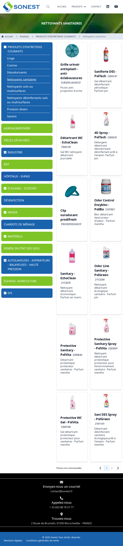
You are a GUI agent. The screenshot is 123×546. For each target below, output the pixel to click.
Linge (10, 58)
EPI (10, 293)
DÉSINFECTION (14, 200)
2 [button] (111, 468)
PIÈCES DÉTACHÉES (17, 140)
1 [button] (106, 468)
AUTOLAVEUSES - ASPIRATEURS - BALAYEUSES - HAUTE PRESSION (29, 264)
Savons (12, 116)
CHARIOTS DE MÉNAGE (19, 224)
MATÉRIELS (15, 236)
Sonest (54, 537)
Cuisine (12, 65)
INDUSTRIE (15, 152)
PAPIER (12, 212)
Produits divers (17, 109)
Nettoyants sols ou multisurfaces (20, 89)
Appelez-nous (61, 504)
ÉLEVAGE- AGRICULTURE (20, 281)
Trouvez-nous (61, 520)
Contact (96, 6)
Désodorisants (17, 72)
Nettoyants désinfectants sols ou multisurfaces (27, 100)
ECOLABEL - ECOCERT (22, 188)
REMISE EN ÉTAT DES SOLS (22, 248)
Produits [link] (77, 6)
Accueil (61, 6)
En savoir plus (70, 99)
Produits (24, 36)
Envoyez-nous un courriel (61, 488)
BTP (6, 164)
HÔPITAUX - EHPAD (17, 176)
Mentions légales (13, 540)
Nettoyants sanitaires (21, 79)
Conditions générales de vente (42, 540)
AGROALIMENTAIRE (17, 128)
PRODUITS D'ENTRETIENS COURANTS (56, 36)
